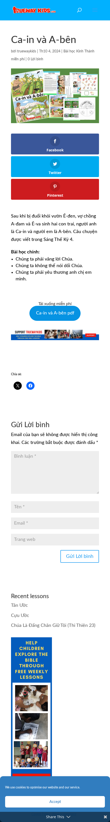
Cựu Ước (20, 615)
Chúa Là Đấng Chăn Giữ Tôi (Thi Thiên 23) (53, 625)
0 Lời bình (35, 59)
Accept (55, 802)
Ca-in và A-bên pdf (55, 313)
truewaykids (26, 51)
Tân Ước (19, 605)
